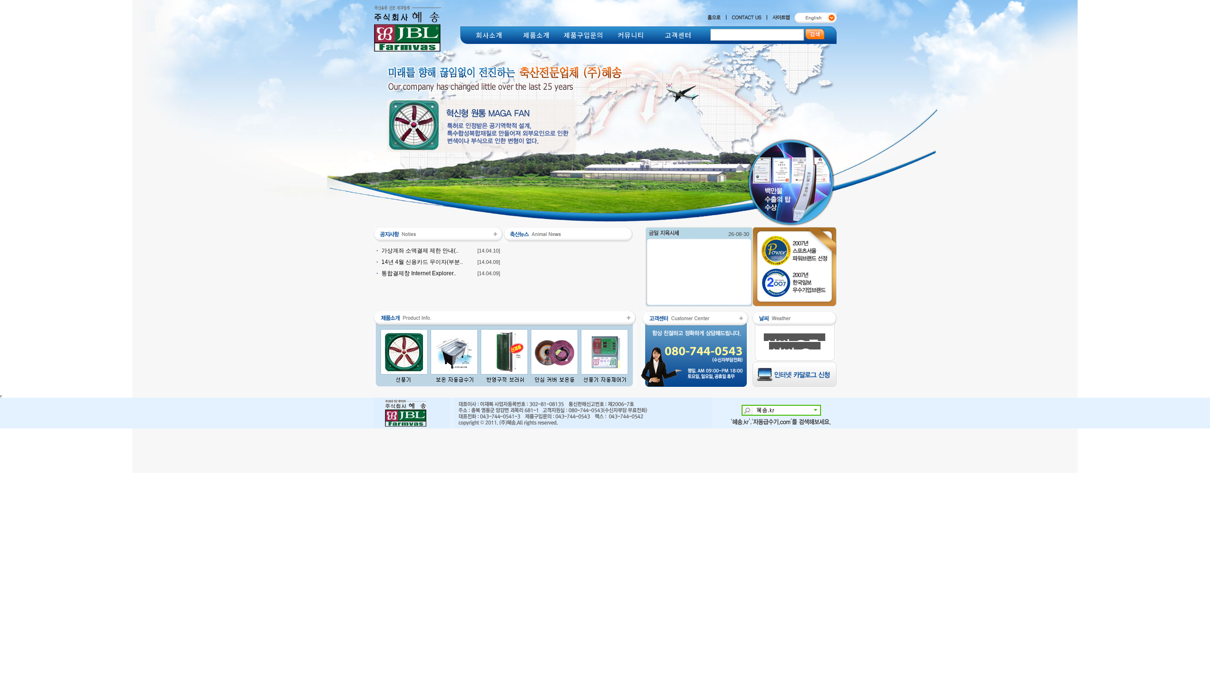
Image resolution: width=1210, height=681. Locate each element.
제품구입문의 (584, 35)
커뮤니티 (631, 35)
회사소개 (489, 35)
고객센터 (678, 35)
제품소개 (536, 35)
